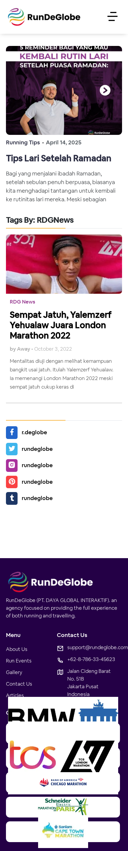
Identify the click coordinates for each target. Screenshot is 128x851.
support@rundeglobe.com (97, 647)
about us (16, 649)
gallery (14, 672)
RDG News (22, 301)
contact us (19, 683)
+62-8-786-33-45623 (91, 659)
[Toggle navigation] (112, 17)
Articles (15, 695)
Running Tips (23, 142)
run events (19, 660)
